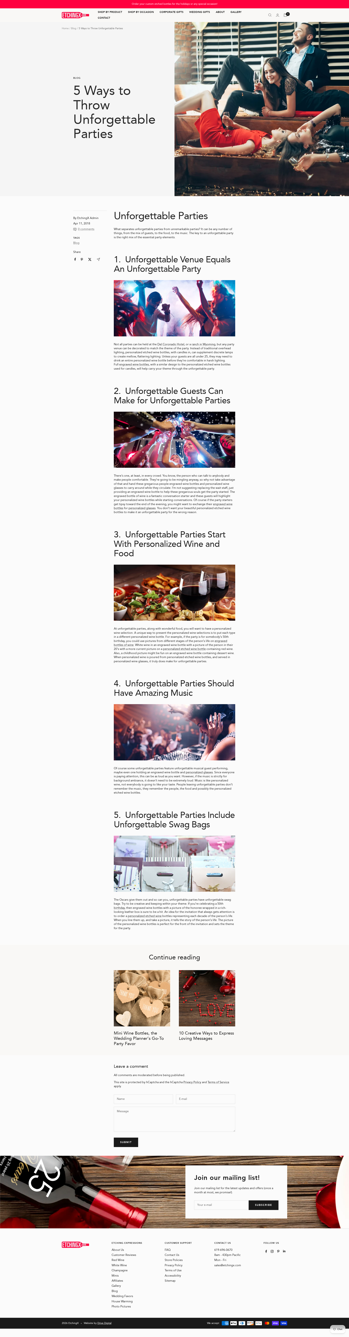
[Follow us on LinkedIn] (284, 1251)
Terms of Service (218, 1082)
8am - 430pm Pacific (227, 1255)
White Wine (119, 1266)
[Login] (277, 15)
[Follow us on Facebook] (266, 1251)
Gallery (116, 1286)
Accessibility (173, 1276)
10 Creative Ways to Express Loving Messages (206, 1036)
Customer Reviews (124, 1255)
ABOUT (220, 12)
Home (65, 28)
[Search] (270, 15)
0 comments (86, 229)
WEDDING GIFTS (199, 12)
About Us (118, 1250)
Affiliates (117, 1281)
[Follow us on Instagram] (272, 1251)
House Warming (122, 1302)
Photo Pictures (121, 1307)
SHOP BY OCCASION (141, 12)
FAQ (168, 1250)
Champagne (120, 1271)
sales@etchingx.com (227, 1266)
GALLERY (236, 12)
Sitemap (170, 1281)
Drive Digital (104, 1323)
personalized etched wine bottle (184, 649)
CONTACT (104, 18)
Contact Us (172, 1255)
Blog (73, 28)
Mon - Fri (220, 1260)
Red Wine (118, 1260)
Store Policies (174, 1260)
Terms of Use (173, 1271)
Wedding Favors (122, 1296)
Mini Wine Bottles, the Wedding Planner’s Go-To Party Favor (139, 1038)
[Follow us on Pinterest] (278, 1251)
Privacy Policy (192, 1082)
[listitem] (75, 259)
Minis (115, 1276)
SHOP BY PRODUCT (110, 12)
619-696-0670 (223, 1250)
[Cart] (285, 15)
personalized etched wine (145, 916)
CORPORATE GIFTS (171, 12)
